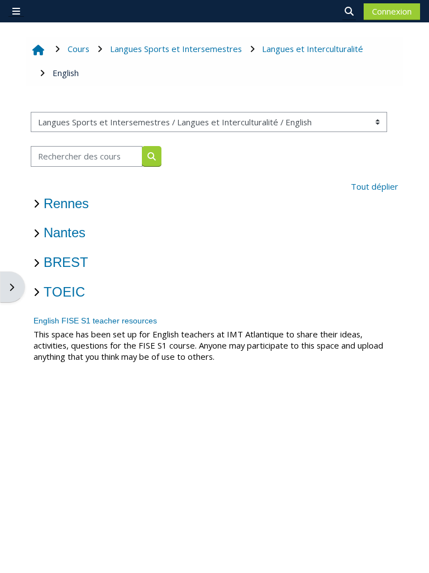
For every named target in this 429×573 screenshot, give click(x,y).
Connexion (392, 11)
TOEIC (64, 291)
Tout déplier (374, 186)
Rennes (66, 203)
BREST (66, 262)
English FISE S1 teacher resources (95, 320)
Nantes (64, 232)
